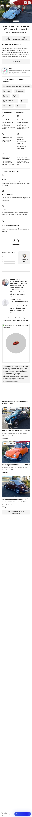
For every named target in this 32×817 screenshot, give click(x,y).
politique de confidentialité (10, 381)
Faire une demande (22, 814)
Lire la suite (16, 62)
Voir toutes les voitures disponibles (16, 512)
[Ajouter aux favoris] (28, 409)
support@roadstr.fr (8, 375)
